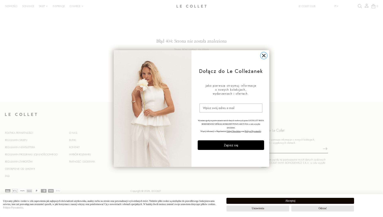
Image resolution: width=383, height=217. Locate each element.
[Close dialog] (263, 55)
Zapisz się (231, 145)
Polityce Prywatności (13, 207)
